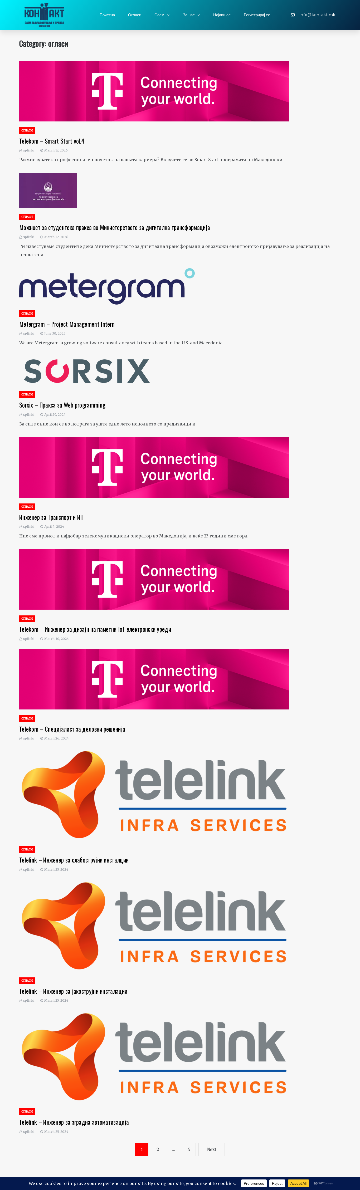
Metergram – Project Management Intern (67, 324)
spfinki (28, 150)
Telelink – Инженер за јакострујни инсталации (73, 991)
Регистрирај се (257, 15)
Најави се (222, 15)
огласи (27, 130)
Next (211, 1149)
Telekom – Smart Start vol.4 (51, 140)
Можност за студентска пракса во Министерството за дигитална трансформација (114, 227)
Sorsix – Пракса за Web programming (62, 404)
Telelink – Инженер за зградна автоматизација (74, 1122)
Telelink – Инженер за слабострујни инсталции (74, 859)
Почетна (107, 15)
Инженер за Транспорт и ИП (51, 517)
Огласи (134, 15)
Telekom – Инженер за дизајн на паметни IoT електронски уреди (95, 629)
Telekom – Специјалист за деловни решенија (72, 728)
